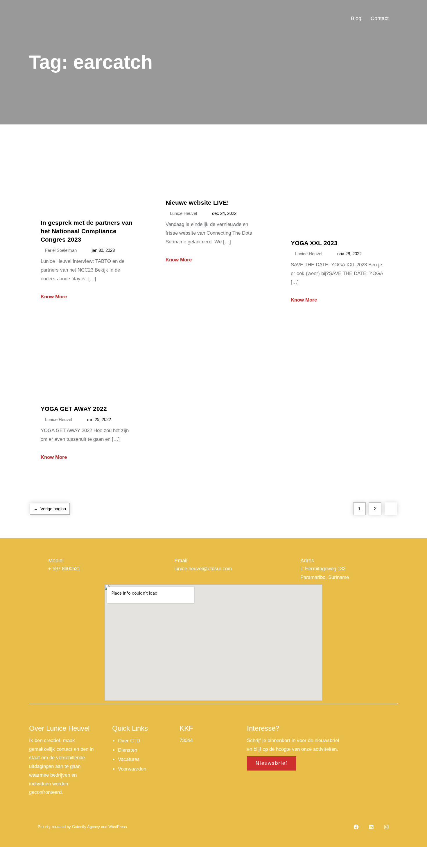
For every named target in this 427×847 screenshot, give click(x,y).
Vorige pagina (50, 508)
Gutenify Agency (86, 827)
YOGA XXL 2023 (314, 243)
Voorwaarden (132, 769)
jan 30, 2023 (103, 250)
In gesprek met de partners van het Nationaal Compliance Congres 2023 (86, 231)
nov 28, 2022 (349, 253)
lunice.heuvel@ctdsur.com (203, 568)
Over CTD (129, 740)
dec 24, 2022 (224, 213)
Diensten (127, 750)
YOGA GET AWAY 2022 (74, 408)
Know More (54, 296)
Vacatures (129, 759)
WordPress (117, 827)
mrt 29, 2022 (99, 419)
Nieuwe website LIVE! (197, 202)
